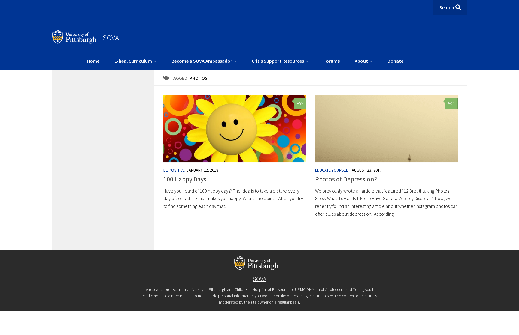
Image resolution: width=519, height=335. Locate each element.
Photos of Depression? (346, 179)
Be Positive (174, 170)
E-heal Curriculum (133, 61)
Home (93, 61)
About (361, 61)
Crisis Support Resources (278, 61)
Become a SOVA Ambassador (201, 61)
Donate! (396, 61)
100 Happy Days (184, 179)
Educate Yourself (332, 170)
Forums (331, 61)
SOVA (111, 37)
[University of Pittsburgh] (74, 42)
